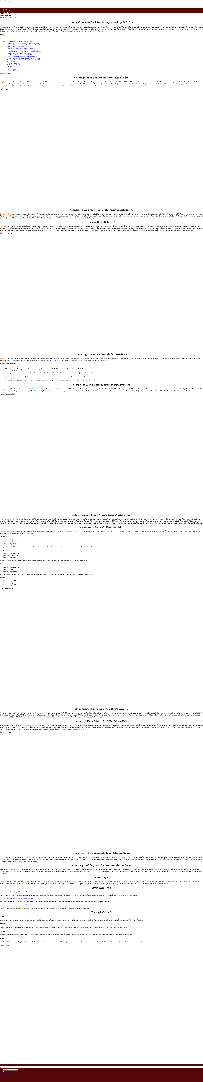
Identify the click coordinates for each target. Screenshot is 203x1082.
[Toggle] (0, 892)
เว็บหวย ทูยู (115, 883)
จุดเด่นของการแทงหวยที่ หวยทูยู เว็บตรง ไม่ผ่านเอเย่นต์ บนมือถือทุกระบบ (24, 51)
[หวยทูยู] (5, 1)
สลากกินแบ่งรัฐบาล (49, 547)
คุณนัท (14, 66)
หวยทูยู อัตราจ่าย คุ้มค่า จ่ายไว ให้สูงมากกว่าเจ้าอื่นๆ (20, 53)
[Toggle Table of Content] (1, 38)
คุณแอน (14, 67)
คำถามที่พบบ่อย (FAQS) (14, 63)
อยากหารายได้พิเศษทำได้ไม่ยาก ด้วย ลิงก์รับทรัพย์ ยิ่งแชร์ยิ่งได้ (22, 56)
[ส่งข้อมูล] (3, 1071)
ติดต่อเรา (5, 1077)
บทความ (5, 8)
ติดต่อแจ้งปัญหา (12, 861)
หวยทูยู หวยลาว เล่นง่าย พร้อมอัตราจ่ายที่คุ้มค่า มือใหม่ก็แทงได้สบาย (24, 58)
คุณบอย (14, 69)
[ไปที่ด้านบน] (0, 1067)
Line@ (50, 360)
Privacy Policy (7, 1078)
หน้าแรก (5, 6)
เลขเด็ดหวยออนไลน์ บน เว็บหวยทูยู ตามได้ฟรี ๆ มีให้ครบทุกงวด (22, 54)
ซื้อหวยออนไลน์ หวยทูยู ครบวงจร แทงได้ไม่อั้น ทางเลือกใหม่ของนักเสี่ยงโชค (25, 45)
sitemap (5, 1080)
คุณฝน (14, 70)
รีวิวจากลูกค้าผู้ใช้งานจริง (14, 64)
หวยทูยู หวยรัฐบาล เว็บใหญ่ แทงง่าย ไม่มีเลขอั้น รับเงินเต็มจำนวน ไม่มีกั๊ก (25, 59)
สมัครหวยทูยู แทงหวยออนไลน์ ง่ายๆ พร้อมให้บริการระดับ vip (22, 48)
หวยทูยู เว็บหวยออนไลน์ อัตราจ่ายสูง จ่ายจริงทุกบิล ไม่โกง (18, 41)
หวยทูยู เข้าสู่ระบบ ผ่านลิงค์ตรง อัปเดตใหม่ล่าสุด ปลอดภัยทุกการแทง (23, 50)
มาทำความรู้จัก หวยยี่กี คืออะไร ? (16, 46)
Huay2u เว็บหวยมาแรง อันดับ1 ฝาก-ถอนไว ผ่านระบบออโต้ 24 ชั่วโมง (23, 43)
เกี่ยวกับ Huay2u (12, 61)
